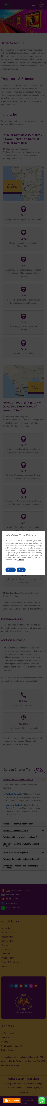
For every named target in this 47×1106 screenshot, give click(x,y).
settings (20, 560)
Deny (21, 570)
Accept (10, 570)
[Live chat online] (11, 1100)
